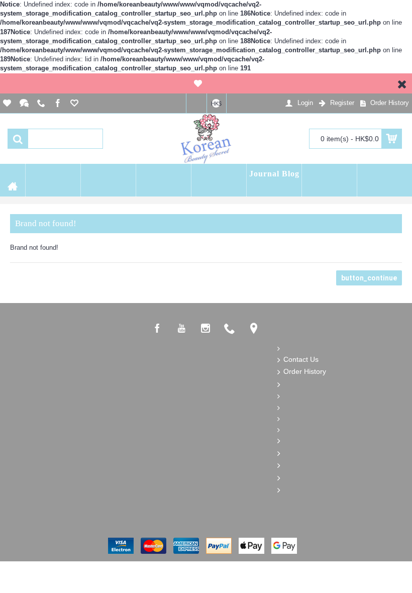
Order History (304, 371)
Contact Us (301, 359)
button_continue (369, 278)
